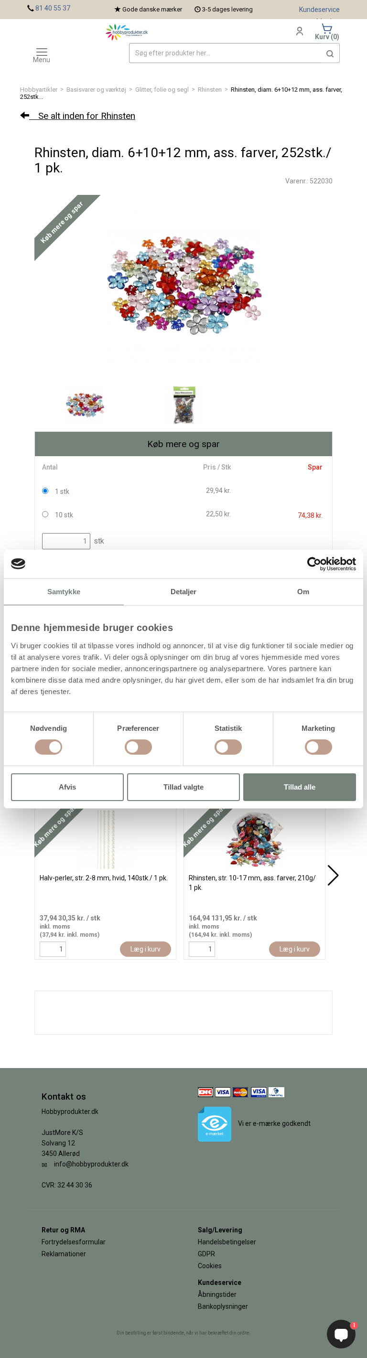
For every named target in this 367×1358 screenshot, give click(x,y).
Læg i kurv (145, 949)
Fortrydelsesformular (74, 1242)
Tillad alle (299, 787)
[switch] (138, 747)
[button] (330, 53)
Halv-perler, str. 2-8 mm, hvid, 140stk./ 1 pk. (104, 878)
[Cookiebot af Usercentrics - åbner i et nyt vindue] (314, 563)
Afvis (67, 787)
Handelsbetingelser (227, 1242)
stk (98, 540)
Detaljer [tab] (184, 591)
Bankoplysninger (223, 1306)
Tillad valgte (183, 787)
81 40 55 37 (52, 8)
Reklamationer (64, 1254)
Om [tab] (303, 591)
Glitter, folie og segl (162, 89)
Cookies (210, 1266)
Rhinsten (210, 89)
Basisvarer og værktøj (96, 89)
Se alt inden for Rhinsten (82, 115)
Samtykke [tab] (63, 591)
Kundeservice (319, 9)
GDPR (206, 1254)
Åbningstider (217, 1294)
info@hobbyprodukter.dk (91, 1164)
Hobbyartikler (38, 89)
